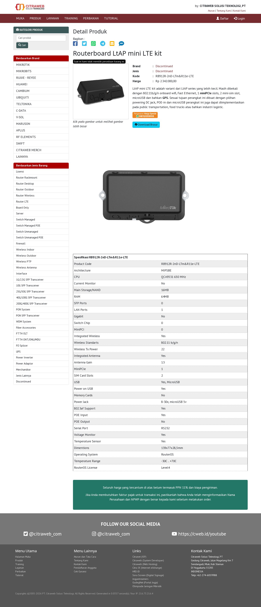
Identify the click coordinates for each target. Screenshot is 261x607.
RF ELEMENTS (26, 137)
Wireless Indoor (25, 249)
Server (19, 213)
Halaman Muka (23, 556)
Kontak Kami (239, 10)
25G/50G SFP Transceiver (30, 291)
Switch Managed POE (28, 225)
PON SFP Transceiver (27, 315)
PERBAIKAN (91, 18)
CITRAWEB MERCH (28, 150)
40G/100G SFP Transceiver (31, 297)
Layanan (19, 567)
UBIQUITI (22, 97)
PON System (23, 309)
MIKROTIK (23, 65)
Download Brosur (147, 124)
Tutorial (19, 575)
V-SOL (20, 117)
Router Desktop (25, 183)
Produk (19, 560)
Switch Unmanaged (27, 231)
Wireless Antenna (26, 267)
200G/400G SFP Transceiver (31, 303)
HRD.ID (136, 571)
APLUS (20, 130)
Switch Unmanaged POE (29, 237)
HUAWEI (21, 84)
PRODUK (35, 18)
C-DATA (21, 110)
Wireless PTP (23, 261)
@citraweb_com (45, 534)
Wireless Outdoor (26, 255)
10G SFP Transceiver (27, 285)
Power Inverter (24, 357)
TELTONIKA (23, 104)
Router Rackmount (26, 177)
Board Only (22, 207)
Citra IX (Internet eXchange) (147, 567)
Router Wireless (25, 195)
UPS (18, 351)
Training (19, 564)
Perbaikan (20, 571)
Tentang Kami (224, 10)
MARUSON (23, 124)
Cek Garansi (80, 571)
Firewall (20, 243)
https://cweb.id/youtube (201, 534)
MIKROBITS (23, 71)
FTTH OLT (22, 333)
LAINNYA (22, 157)
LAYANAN (53, 18)
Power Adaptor (24, 363)
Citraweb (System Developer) (148, 560)
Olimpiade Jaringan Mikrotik (146, 586)
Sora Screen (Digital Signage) (148, 575)
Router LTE (22, 201)
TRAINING (71, 18)
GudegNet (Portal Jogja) (145, 582)
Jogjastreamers (140, 579)
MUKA (20, 18)
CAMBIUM (22, 91)
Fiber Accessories (26, 327)
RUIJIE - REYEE (26, 78)
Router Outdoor (25, 189)
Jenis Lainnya (23, 375)
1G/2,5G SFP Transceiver (30, 279)
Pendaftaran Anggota (85, 567)
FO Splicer (22, 345)
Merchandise (23, 369)
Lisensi (20, 171)
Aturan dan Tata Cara (85, 556)
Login (241, 18)
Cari (23, 45)
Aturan (211, 10)
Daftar (224, 18)
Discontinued (23, 381)
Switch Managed (25, 219)
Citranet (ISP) (139, 556)
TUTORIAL (111, 18)
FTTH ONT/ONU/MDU (28, 339)
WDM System (23, 321)
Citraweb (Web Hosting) (144, 564)
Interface (21, 273)
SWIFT (20, 143)
